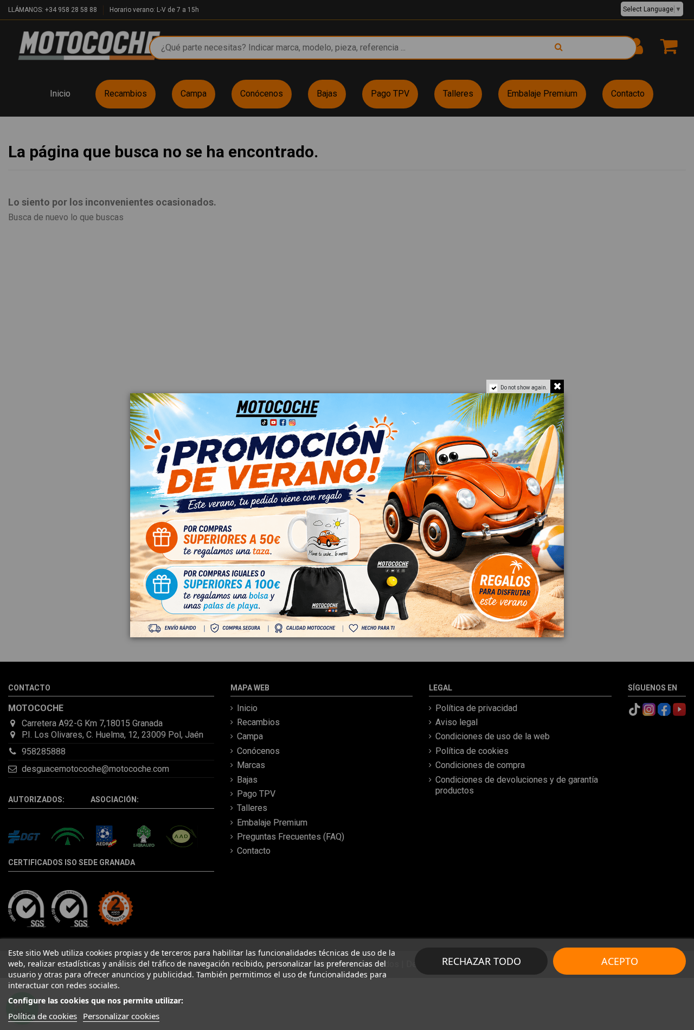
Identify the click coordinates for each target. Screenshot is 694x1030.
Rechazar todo (481, 961)
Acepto (619, 961)
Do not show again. (524, 388)
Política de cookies (42, 1015)
